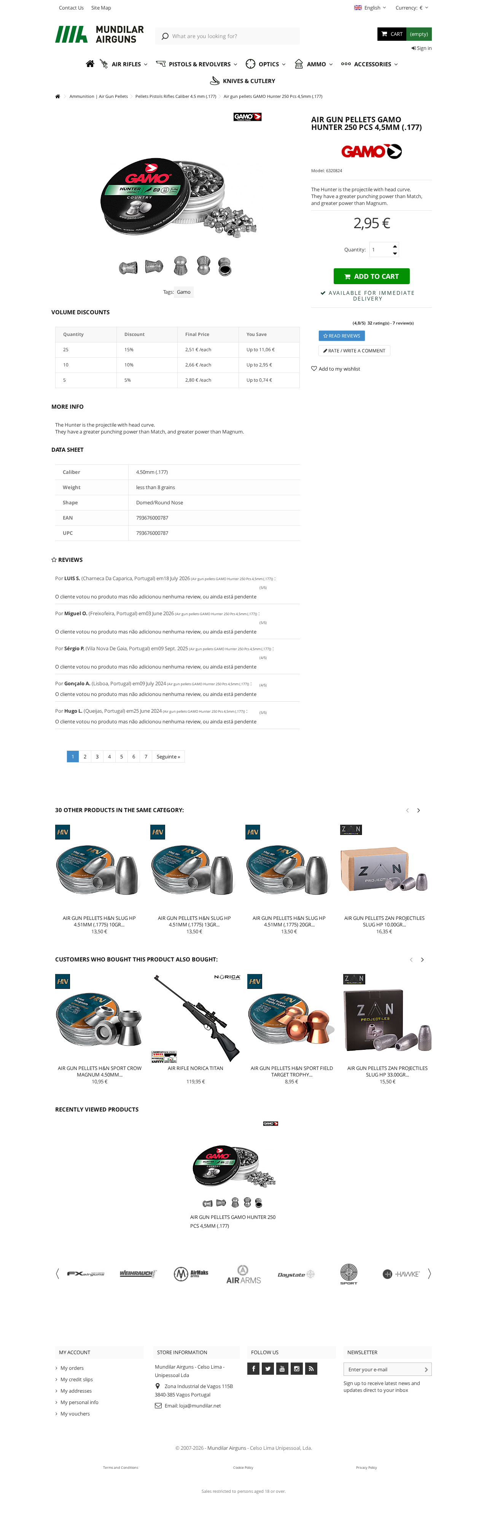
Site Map (101, 7)
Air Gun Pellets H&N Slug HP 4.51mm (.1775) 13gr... (194, 921)
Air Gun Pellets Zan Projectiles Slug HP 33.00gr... (387, 1071)
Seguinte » (168, 756)
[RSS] (311, 1369)
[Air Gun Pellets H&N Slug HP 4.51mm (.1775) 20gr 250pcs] (289, 869)
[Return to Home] (57, 96)
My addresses (76, 1390)
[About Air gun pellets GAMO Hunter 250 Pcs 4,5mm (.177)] (234, 1165)
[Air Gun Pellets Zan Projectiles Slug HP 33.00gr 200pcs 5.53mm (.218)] (387, 1018)
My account (74, 1352)
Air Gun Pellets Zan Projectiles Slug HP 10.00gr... (384, 921)
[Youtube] (282, 1369)
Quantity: (355, 249)
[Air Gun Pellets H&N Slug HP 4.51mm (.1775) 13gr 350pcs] (194, 869)
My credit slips (76, 1379)
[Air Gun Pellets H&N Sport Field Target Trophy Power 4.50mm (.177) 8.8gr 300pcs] (291, 1018)
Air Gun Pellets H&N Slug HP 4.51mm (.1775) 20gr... (289, 921)
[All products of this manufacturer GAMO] (371, 151)
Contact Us (71, 7)
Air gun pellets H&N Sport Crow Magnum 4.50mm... (100, 1071)
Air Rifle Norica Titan (195, 1068)
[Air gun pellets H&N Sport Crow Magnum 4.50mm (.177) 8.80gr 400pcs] (99, 1018)
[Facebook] (253, 1369)
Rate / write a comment (356, 350)
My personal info (79, 1402)
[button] (123, 64)
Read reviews (344, 336)
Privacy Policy (366, 1467)
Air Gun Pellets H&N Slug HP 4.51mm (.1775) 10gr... (99, 921)
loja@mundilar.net (200, 1405)
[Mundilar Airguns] (99, 35)
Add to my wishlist (339, 368)
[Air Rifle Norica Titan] (195, 1018)
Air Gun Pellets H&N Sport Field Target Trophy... (292, 1071)
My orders (72, 1367)
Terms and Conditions (120, 1467)
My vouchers (75, 1413)
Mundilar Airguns (226, 1447)
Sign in (424, 48)
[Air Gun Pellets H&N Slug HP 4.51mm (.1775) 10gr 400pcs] (99, 869)
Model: (318, 170)
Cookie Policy (243, 1467)
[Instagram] (297, 1369)
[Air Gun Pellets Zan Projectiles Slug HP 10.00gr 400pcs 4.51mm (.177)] (384, 869)
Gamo (184, 291)
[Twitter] (268, 1369)
